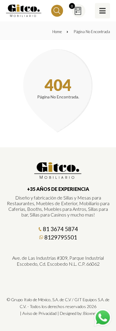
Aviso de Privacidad (39, 313)
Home (57, 31)
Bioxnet (90, 313)
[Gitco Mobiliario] (58, 177)
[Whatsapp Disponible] (102, 317)
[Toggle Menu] (102, 10)
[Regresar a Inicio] (24, 10)
